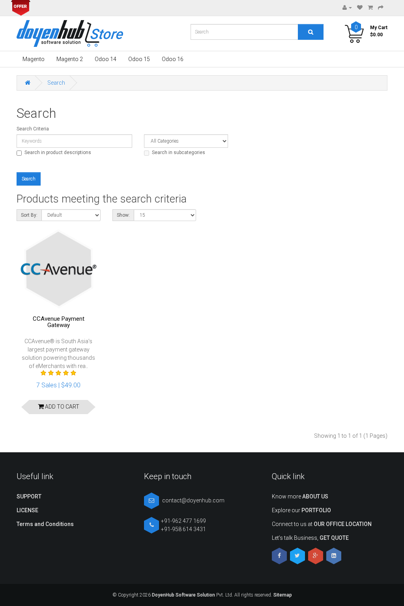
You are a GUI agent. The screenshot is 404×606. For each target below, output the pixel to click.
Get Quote (334, 538)
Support (29, 496)
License (27, 510)
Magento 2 (69, 59)
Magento (33, 59)
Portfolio (316, 510)
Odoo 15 (139, 59)
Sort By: (29, 215)
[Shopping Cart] (370, 7)
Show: (123, 215)
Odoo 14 (105, 59)
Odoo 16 (172, 59)
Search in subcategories (178, 152)
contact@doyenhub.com (193, 500)
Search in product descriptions (57, 152)
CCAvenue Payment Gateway (58, 322)
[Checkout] (380, 7)
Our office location (343, 524)
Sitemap (282, 595)
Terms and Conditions (45, 524)
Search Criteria (33, 129)
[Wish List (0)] (360, 7)
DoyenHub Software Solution (183, 595)
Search (56, 83)
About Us (315, 496)
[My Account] (347, 7)
